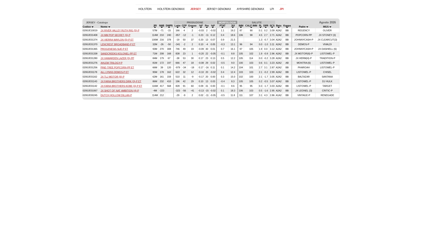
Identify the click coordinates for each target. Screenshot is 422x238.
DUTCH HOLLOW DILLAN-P (116, 95)
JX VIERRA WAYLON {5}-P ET (117, 39)
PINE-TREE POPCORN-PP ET (117, 67)
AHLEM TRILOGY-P (111, 62)
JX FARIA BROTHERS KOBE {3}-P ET (121, 86)
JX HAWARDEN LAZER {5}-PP (117, 58)
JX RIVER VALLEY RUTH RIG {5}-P (120, 30)
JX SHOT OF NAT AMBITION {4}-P (120, 90)
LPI (272, 9)
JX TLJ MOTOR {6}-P (112, 76)
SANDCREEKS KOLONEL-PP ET (119, 53)
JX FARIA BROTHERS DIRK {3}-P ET (121, 81)
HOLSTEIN (145, 9)
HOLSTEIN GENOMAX (171, 9)
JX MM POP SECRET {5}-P (115, 35)
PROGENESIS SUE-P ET (114, 49)
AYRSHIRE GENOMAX (250, 9)
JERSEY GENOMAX (219, 9)
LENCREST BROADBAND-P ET (118, 44)
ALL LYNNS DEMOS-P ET (115, 72)
